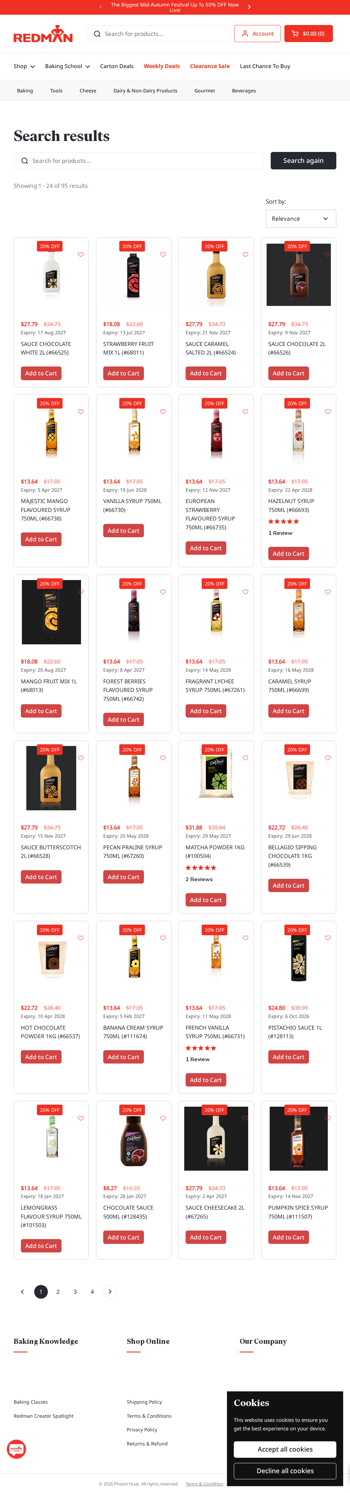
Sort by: (276, 201)
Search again (303, 160)
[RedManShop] (43, 33)
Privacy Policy (142, 1429)
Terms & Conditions (149, 1416)
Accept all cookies (285, 1449)
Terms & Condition (205, 1484)
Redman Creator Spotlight (43, 1416)
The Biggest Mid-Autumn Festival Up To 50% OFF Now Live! (175, 7)
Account (263, 33)
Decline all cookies (285, 1470)
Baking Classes (31, 1402)
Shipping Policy (144, 1402)
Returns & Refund (147, 1443)
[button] (308, 33)
